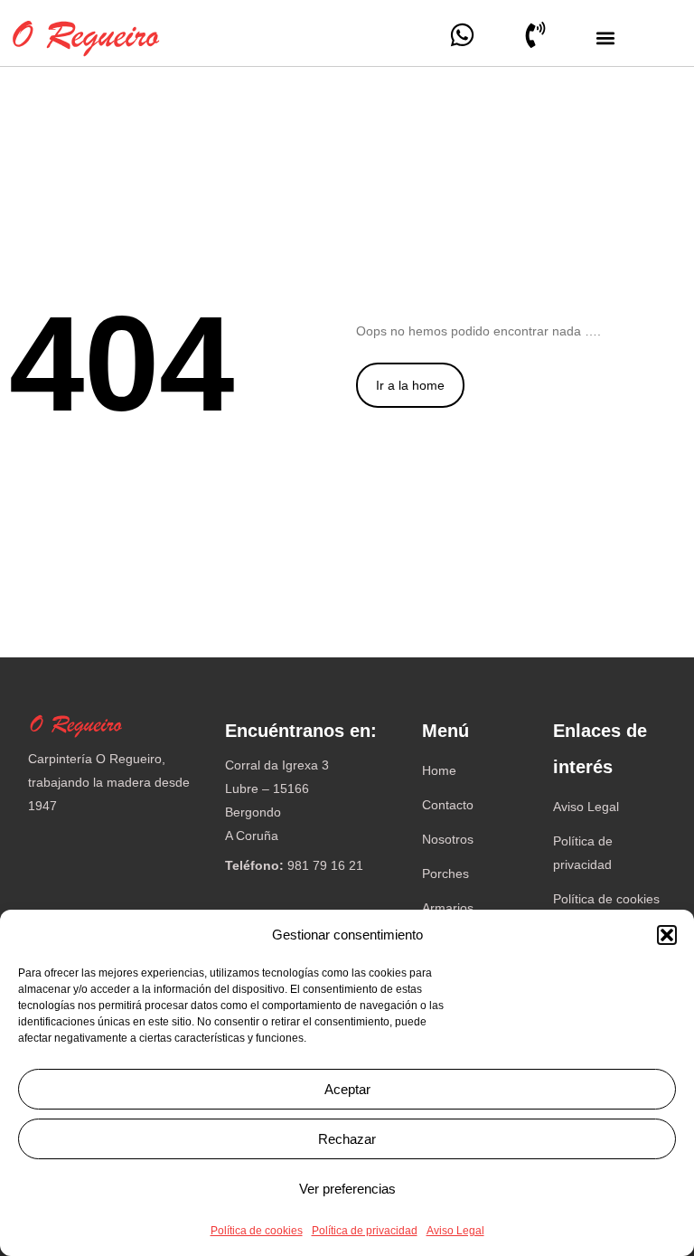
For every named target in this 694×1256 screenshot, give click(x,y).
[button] (667, 935)
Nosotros (448, 839)
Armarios (448, 908)
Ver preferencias (347, 1188)
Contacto (448, 805)
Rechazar (347, 1139)
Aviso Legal (455, 1230)
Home (439, 770)
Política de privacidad (364, 1230)
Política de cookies (257, 1230)
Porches (445, 873)
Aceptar (347, 1089)
